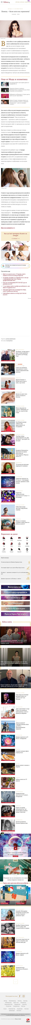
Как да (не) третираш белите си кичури (15, 234)
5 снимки (14, 238)
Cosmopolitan (9, 340)
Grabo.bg (24, 1004)
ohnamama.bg (19, 365)
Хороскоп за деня (9, 534)
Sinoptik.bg (23, 1002)
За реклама (19, 1008)
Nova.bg (25, 1000)
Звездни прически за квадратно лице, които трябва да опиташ (14, 290)
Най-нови (17, 2)
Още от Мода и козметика (14, 79)
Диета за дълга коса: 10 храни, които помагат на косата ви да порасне (14, 274)
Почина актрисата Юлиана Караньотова (11, 562)
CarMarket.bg (16, 1006)
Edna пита (7, 622)
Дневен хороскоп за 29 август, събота (11, 578)
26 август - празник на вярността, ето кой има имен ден (14, 573)
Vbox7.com (16, 1002)
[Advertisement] (15, 314)
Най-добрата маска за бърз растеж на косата (14, 294)
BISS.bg (23, 1006)
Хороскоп (22, 2)
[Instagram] (23, 996)
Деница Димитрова (10, 339)
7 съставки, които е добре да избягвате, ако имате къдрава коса (16, 286)
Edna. (6, 2)
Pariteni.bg (8, 1006)
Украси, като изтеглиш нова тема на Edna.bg (15, 883)
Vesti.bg (19, 1000)
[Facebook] (19, 996)
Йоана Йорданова (8, 832)
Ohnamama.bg (12, 1000)
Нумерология (28, 2)
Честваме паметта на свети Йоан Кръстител (12, 567)
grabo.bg (18, 392)
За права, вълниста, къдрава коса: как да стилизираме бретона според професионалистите (15, 279)
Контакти (19, 1010)
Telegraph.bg (17, 1004)
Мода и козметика (15, 8)
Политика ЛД (12, 1008)
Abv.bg (5, 1000)
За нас (5, 1008)
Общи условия (18, 1019)
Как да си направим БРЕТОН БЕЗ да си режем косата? (15, 283)
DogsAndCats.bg (8, 1004)
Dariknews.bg (8, 1002)
